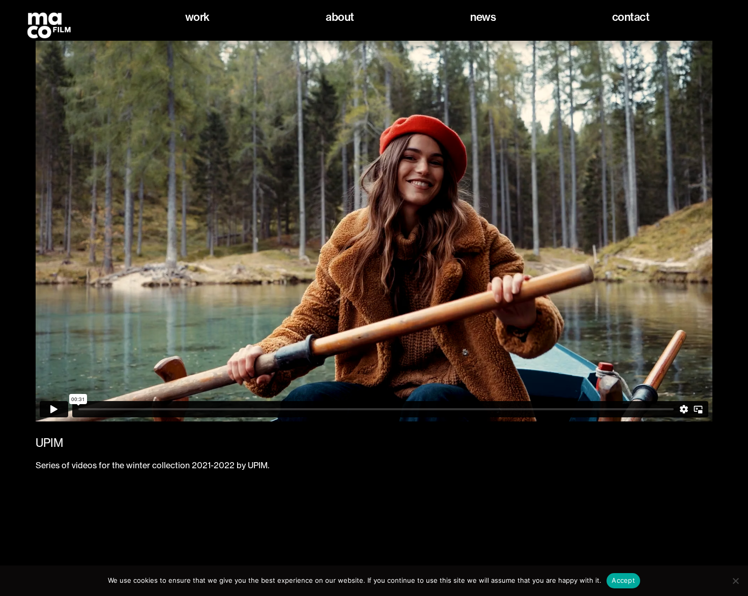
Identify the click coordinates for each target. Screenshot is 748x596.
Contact (631, 17)
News (483, 17)
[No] (735, 581)
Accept (623, 580)
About (340, 17)
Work (197, 17)
